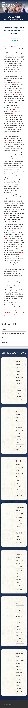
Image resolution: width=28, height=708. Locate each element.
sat (6, 238)
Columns (14, 16)
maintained (14, 111)
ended (12, 174)
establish (8, 140)
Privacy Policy (7, 704)
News (4, 329)
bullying (6, 215)
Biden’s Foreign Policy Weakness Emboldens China (14, 31)
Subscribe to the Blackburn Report (13, 333)
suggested (15, 82)
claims (17, 92)
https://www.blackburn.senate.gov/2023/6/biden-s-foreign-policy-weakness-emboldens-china (14, 313)
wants (21, 252)
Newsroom (13, 19)
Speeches (5, 338)
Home (6, 19)
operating (11, 115)
